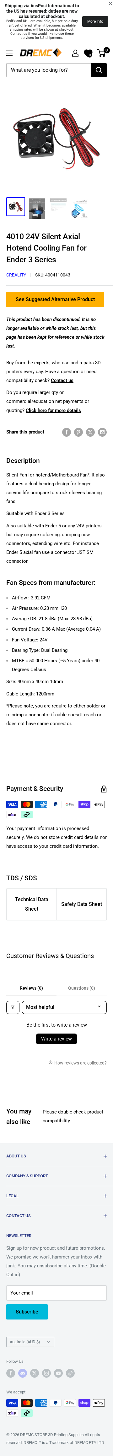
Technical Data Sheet (31, 904)
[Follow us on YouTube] (58, 1373)
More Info (95, 21)
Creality (16, 274)
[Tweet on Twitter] (90, 432)
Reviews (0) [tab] (31, 988)
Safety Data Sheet (81, 904)
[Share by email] (102, 432)
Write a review (56, 1039)
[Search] (99, 70)
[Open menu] (9, 53)
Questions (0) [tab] (81, 988)
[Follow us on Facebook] (10, 1373)
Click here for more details (53, 410)
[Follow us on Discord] (22, 1373)
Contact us (62, 380)
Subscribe (27, 1312)
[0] (101, 53)
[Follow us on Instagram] (46, 1373)
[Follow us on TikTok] (70, 1373)
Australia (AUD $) (25, 1341)
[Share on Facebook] (66, 432)
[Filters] (12, 1007)
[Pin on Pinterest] (78, 432)
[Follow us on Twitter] (34, 1373)
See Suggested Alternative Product (55, 299)
